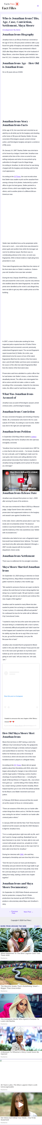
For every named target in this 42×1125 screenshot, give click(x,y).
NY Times (17, 765)
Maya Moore (19, 725)
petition (33, 437)
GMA (22, 854)
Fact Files (9, 8)
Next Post (28, 912)
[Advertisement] (21, 97)
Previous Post (13, 912)
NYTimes (17, 176)
